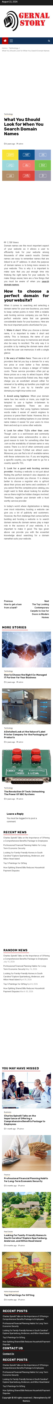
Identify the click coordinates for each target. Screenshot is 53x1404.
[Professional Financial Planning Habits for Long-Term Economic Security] (26, 1153)
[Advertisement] (26, 82)
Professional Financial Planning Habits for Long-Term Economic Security (26, 1180)
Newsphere (39, 1397)
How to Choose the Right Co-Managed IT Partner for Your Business (25, 676)
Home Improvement (11, 1292)
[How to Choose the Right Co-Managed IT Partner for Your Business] (26, 649)
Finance (7, 1175)
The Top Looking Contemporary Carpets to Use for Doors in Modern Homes (39, 609)
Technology (8, 114)
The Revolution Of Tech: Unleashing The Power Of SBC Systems (24, 793)
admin (20, 144)
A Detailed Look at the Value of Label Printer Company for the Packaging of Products (26, 734)
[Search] (49, 40)
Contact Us (8, 1354)
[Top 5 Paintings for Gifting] (26, 1270)
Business (7, 1112)
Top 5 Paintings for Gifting (15, 863)
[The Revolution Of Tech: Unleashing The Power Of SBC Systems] (26, 766)
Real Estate (8, 1232)
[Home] (5, 41)
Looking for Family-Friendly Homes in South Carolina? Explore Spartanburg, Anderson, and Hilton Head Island (23, 855)
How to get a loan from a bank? (13, 604)
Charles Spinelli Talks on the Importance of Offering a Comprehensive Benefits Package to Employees (24, 1120)
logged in (23, 818)
